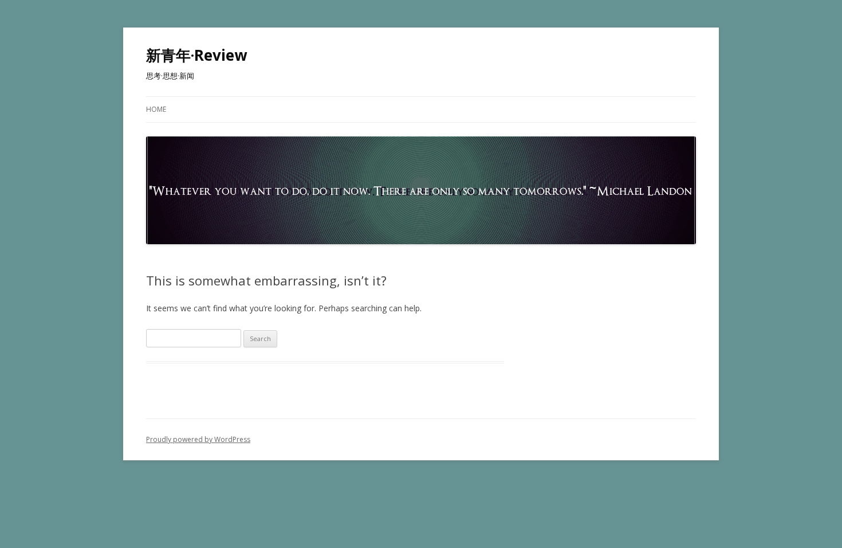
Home (156, 109)
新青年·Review (196, 55)
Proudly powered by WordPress (198, 439)
